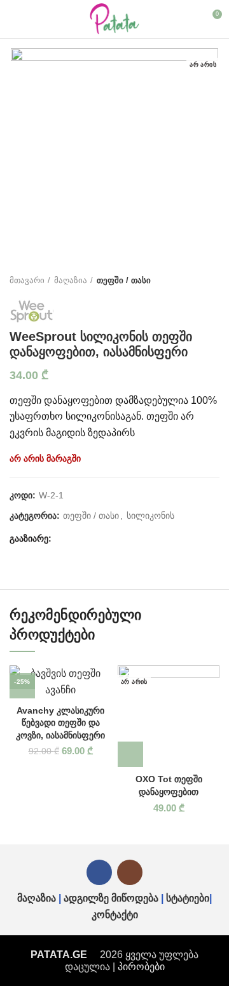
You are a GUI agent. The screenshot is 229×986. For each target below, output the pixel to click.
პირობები (141, 966)
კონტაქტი (115, 914)
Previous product (187, 280)
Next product (213, 280)
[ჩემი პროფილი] (188, 19)
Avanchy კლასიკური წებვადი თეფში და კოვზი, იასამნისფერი (60, 722)
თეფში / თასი (124, 280)
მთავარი (27, 280)
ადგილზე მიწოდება (111, 898)
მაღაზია (70, 280)
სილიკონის (150, 515)
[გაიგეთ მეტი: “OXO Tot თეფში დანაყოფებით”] (130, 754)
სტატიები (187, 898)
